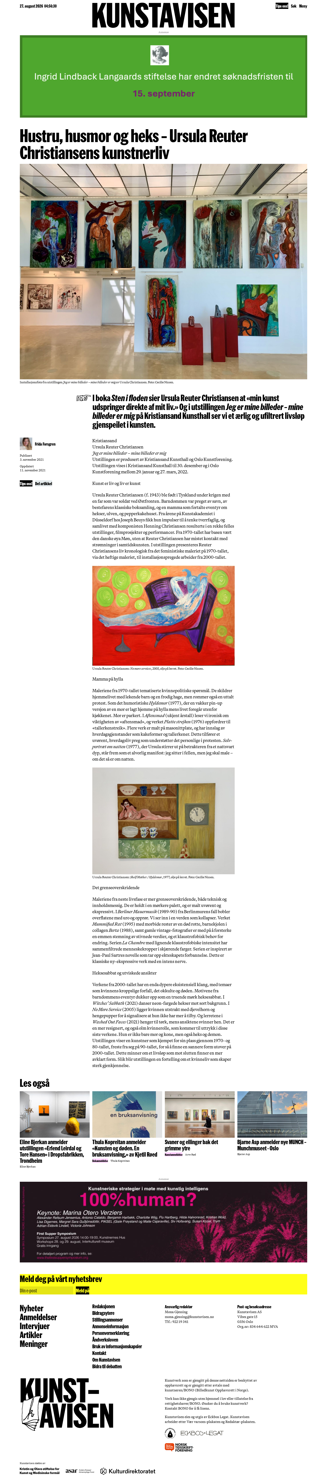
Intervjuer (35, 1325)
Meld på (82, 1290)
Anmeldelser (38, 1316)
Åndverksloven (105, 1339)
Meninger (34, 1343)
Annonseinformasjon (110, 1326)
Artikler (31, 1334)
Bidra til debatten (107, 1366)
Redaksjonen (103, 1306)
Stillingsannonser (107, 1319)
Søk (294, 6)
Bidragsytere (103, 1313)
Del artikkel (43, 483)
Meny (303, 6)
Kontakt (99, 1353)
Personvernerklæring (110, 1333)
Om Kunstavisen (106, 1359)
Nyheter (31, 1307)
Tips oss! (282, 6)
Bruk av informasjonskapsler (117, 1346)
